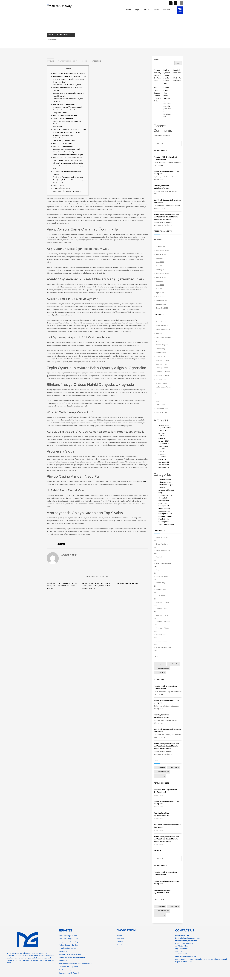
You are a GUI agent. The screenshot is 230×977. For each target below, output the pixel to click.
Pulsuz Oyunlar (58, 138)
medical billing (174, 664)
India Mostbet (161, 353)
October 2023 (161, 247)
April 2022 (160, 293)
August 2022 (161, 277)
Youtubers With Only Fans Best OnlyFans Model (157, 75)
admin (51, 61)
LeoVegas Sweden (163, 372)
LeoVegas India (161, 364)
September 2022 (162, 274)
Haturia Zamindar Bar (127, 583)
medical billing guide (162, 668)
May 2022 (160, 289)
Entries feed (160, 405)
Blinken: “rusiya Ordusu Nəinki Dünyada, (68, 163)
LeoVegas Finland (162, 360)
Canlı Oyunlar (58, 127)
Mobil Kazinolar (58, 185)
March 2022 (160, 297)
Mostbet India (161, 379)
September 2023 (162, 251)
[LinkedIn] (175, 3)
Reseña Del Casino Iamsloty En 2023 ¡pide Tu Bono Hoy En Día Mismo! (62, 585)
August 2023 (161, 254)
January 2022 (161, 304)
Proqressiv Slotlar (59, 113)
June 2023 (160, 262)
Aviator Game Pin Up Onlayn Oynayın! (67, 85)
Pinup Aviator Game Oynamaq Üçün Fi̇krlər (69, 74)
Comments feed (162, 409)
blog (157, 341)
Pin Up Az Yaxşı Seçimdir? (62, 144)
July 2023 (159, 258)
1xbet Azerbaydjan (163, 330)
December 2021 (162, 308)
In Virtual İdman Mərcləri (62, 188)
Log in (158, 401)
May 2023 (160, 266)
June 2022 (160, 285)
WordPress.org (161, 412)
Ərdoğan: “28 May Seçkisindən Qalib (66, 149)
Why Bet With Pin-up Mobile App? (65, 104)
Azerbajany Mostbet (163, 337)
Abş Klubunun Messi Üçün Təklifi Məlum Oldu (69, 76)
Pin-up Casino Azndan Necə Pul (65, 116)
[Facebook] (170, 3)
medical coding (160, 672)
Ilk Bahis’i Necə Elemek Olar (63, 118)
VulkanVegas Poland (163, 387)
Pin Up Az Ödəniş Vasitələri (63, 146)
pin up (145, 481)
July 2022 (159, 281)
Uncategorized (95, 61)
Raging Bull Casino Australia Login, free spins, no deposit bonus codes (96, 585)
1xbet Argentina (162, 322)
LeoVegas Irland (162, 368)
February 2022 (161, 300)
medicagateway (160, 664)
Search (156, 59)
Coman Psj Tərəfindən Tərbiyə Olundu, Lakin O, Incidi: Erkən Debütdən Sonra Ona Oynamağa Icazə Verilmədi (69, 132)
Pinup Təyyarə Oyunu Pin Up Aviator (66, 152)
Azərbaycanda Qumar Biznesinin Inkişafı (68, 155)
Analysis (159, 333)
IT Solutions (160, 356)
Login (180, 10)
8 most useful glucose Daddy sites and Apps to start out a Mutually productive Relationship (166, 217)
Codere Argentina (163, 345)
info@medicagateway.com (190, 938)
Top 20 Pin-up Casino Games (64, 141)
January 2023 (161, 270)
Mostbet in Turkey (163, 375)
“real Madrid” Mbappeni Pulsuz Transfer (68, 177)
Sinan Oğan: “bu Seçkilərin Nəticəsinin (67, 191)
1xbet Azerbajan (162, 326)
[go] (178, 143)
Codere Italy (160, 349)
